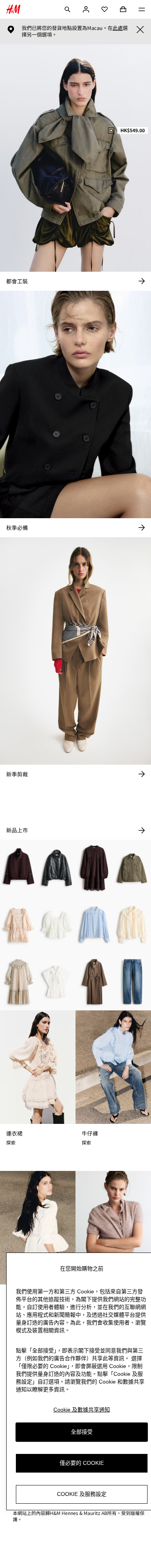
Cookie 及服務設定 (81, 1494)
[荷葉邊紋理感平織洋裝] (19, 981)
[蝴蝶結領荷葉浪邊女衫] (57, 981)
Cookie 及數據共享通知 (81, 1409)
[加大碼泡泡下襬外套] (19, 868)
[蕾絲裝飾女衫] (94, 924)
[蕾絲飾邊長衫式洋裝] (94, 868)
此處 (118, 28)
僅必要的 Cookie (82, 1463)
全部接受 (82, 1432)
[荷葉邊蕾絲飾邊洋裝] (19, 924)
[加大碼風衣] (94, 981)
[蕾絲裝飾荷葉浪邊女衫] (57, 924)
